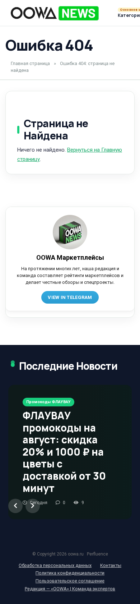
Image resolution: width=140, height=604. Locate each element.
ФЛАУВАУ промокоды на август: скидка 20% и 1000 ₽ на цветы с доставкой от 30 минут (64, 452)
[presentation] (15, 506)
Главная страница (30, 63)
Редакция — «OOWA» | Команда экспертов (70, 588)
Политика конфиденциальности (70, 573)
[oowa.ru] (55, 13)
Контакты (110, 565)
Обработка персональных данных (55, 565)
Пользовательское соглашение (70, 581)
